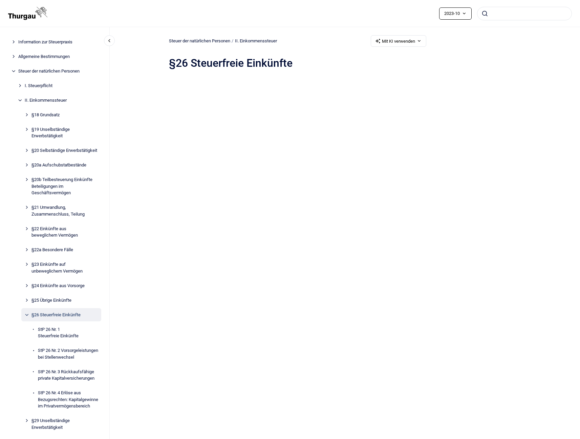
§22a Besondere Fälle (52, 249)
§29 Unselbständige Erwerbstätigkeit (50, 424)
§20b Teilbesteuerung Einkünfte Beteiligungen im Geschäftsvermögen (61, 186)
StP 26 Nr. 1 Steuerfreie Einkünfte (58, 333)
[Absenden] (484, 13)
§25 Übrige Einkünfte (51, 300)
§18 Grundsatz (45, 114)
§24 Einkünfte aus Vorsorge (58, 285)
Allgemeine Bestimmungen (44, 56)
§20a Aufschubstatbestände (58, 164)
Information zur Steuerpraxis (45, 41)
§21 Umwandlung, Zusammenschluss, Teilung (58, 211)
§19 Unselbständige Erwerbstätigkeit (50, 133)
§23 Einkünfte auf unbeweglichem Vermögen (57, 268)
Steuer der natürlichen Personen (49, 71)
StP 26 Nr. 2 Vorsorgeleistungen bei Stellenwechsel (68, 354)
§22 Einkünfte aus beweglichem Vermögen (54, 232)
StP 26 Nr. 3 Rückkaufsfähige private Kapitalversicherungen (66, 375)
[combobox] (524, 13)
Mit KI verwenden (398, 41)
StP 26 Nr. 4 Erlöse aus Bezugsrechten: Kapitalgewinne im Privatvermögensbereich (68, 399)
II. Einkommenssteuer (46, 100)
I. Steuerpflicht (38, 85)
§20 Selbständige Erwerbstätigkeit (64, 150)
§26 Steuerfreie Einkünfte (56, 314)
